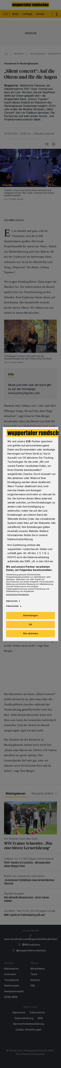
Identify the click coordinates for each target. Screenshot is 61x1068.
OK (30, 624)
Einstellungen (30, 615)
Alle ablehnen (30, 633)
